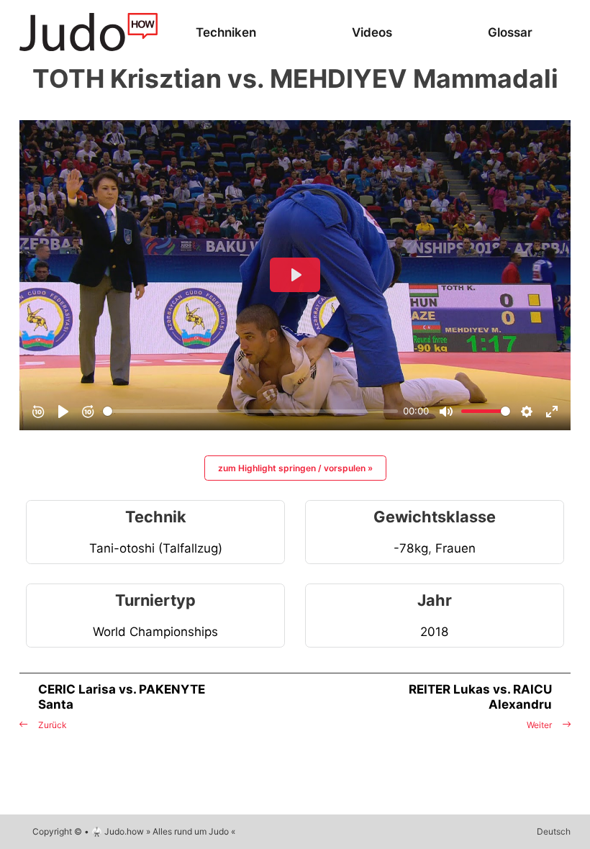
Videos (372, 32)
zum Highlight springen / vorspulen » (295, 468)
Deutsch (554, 831)
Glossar (510, 32)
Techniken (226, 32)
